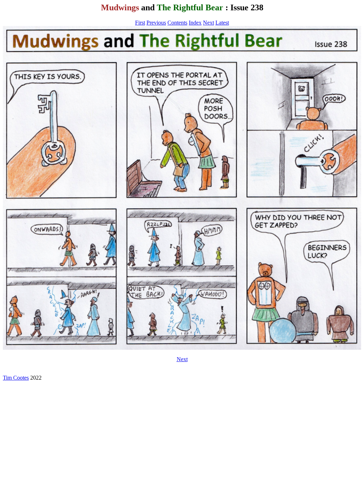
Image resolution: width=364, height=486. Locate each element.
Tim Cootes (16, 378)
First (140, 23)
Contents (177, 23)
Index (195, 23)
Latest (222, 23)
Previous (156, 23)
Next (208, 23)
